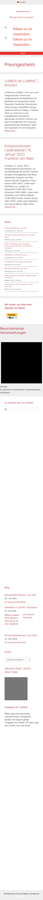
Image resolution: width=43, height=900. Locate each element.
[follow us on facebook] (17, 23)
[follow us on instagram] (21, 23)
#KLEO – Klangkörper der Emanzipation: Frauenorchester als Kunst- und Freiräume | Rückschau (18, 246)
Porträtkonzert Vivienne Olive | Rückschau (18, 262)
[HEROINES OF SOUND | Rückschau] (13, 622)
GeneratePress (21, 896)
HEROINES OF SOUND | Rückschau (16, 255)
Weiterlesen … (11, 131)
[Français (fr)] (24, 2)
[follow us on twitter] (13, 23)
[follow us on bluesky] (21, 42)
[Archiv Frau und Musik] (21, 17)
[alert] (21, 365)
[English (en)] (21, 2)
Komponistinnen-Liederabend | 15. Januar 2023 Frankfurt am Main (19, 152)
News (8, 221)
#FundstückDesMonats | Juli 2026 (16, 228)
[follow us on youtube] (25, 23)
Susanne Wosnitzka (17, 602)
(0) (6, 602)
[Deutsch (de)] (18, 2)
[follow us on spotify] (29, 23)
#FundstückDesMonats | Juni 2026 (16, 268)
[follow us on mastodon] (21, 31)
